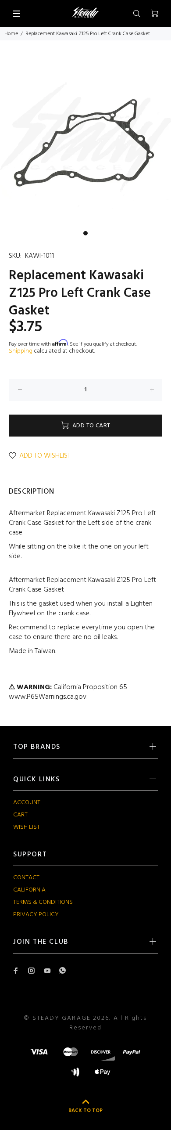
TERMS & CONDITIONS (43, 902)
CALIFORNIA (29, 890)
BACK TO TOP (85, 1110)
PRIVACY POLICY (36, 915)
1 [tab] (85, 233)
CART (20, 815)
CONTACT (26, 878)
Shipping (20, 351)
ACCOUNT (26, 803)
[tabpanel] (85, 140)
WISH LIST (26, 827)
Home (11, 33)
